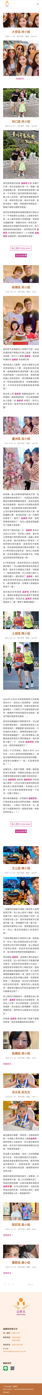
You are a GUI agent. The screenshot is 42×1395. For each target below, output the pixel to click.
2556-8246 (16, 1337)
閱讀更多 (20, 78)
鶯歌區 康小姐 (21, 1262)
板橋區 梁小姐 (21, 287)
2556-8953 (16, 1340)
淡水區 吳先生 (21, 1092)
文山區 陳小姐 (21, 868)
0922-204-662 (17, 1344)
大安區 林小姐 (21, 32)
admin (34, 292)
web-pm (34, 36)
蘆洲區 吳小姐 (21, 439)
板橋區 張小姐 (21, 1053)
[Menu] (38, 4)
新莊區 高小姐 (21, 1224)
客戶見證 (20, 36)
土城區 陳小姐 (21, 633)
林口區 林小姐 (21, 121)
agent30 (34, 126)
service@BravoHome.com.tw (14, 1351)
